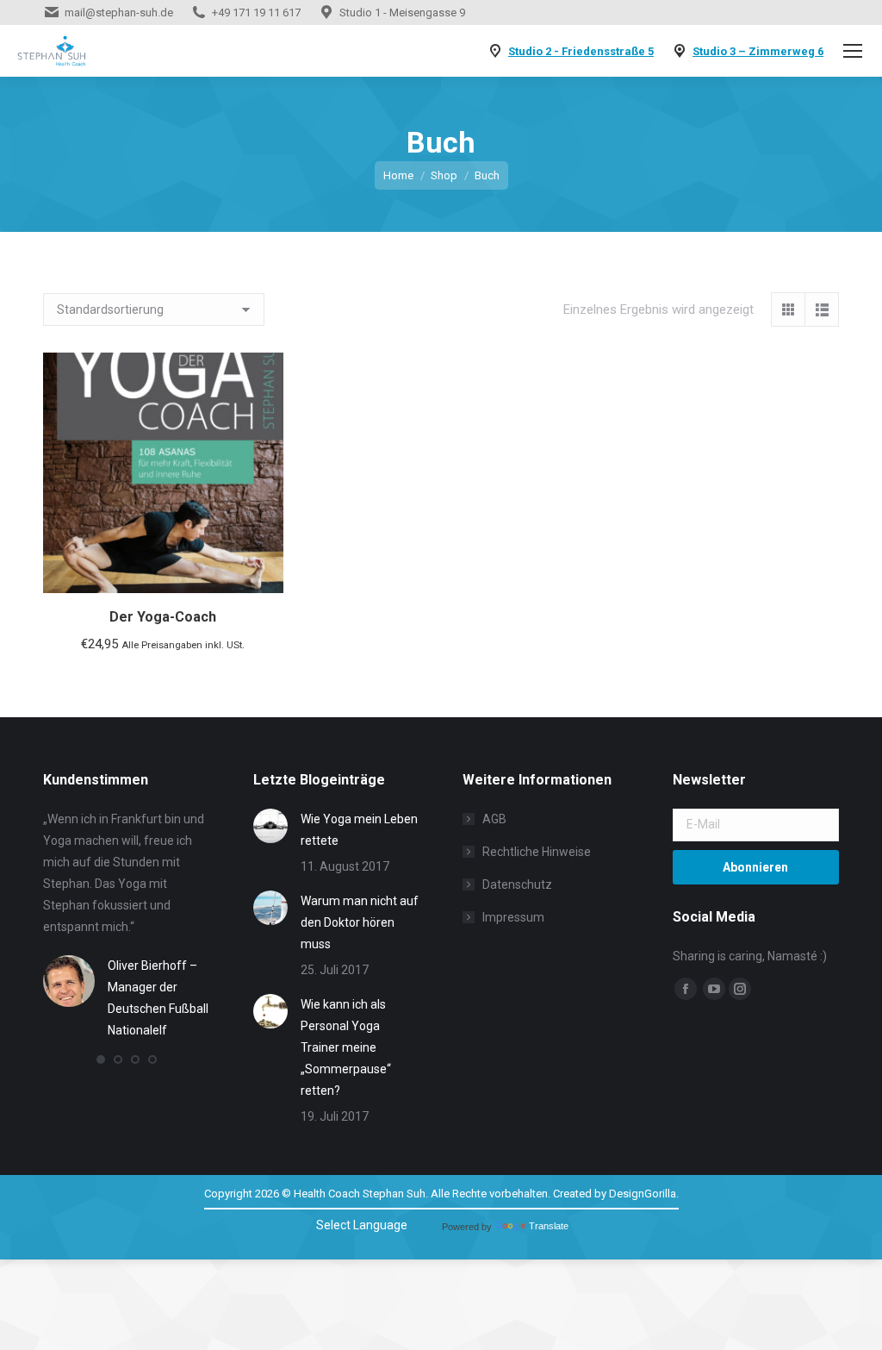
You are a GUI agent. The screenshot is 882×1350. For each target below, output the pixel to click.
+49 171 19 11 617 (256, 12)
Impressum (513, 917)
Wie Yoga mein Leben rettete (359, 829)
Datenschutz (517, 884)
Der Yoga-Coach (162, 617)
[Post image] (270, 826)
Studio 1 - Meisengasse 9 (402, 12)
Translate (548, 1226)
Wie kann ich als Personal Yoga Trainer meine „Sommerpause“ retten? (346, 1047)
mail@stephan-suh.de (119, 12)
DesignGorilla (642, 1193)
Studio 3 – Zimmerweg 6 (758, 51)
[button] (100, 1059)
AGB (494, 819)
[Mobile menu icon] (853, 51)
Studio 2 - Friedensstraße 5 (581, 51)
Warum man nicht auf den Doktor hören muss (360, 922)
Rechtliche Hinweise (536, 852)
